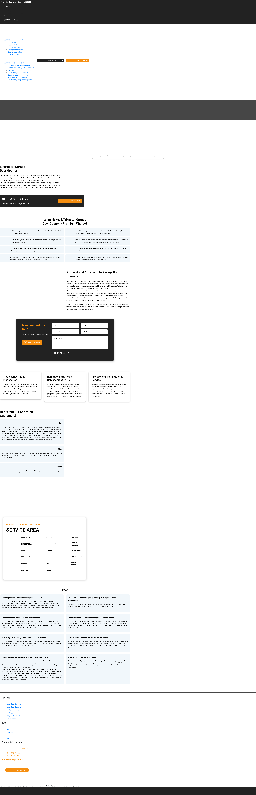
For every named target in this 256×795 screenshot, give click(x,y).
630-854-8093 (82, 60)
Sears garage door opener (18, 75)
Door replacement (15, 47)
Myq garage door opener (17, 77)
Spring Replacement (13, 716)
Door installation (14, 45)
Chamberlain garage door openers (21, 68)
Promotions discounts (15, 13)
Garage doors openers (13, 63)
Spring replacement (15, 50)
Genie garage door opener (18, 73)
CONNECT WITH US (11, 20)
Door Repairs (10, 713)
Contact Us (12, 8)
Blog (9, 11)
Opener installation (15, 52)
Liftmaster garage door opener (19, 70)
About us (7, 6)
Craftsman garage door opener (20, 80)
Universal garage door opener (19, 65)
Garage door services (12, 40)
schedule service (55, 60)
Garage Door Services (13, 704)
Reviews (7, 16)
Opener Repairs (11, 719)
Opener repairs (13, 54)
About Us (9, 729)
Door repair (12, 42)
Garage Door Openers (13, 707)
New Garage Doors (12, 710)
